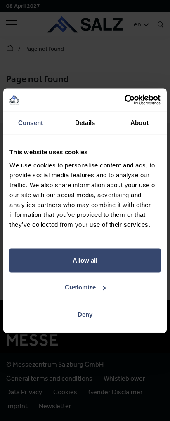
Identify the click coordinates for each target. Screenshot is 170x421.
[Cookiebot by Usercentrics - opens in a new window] (124, 99)
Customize (80, 287)
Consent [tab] (30, 122)
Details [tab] (85, 122)
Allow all (85, 259)
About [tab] (139, 122)
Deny (85, 314)
